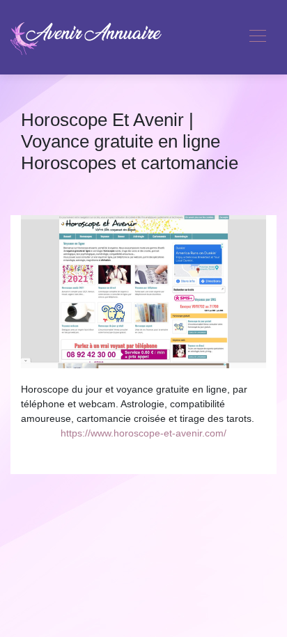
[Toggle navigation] (257, 38)
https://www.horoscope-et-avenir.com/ (143, 433)
